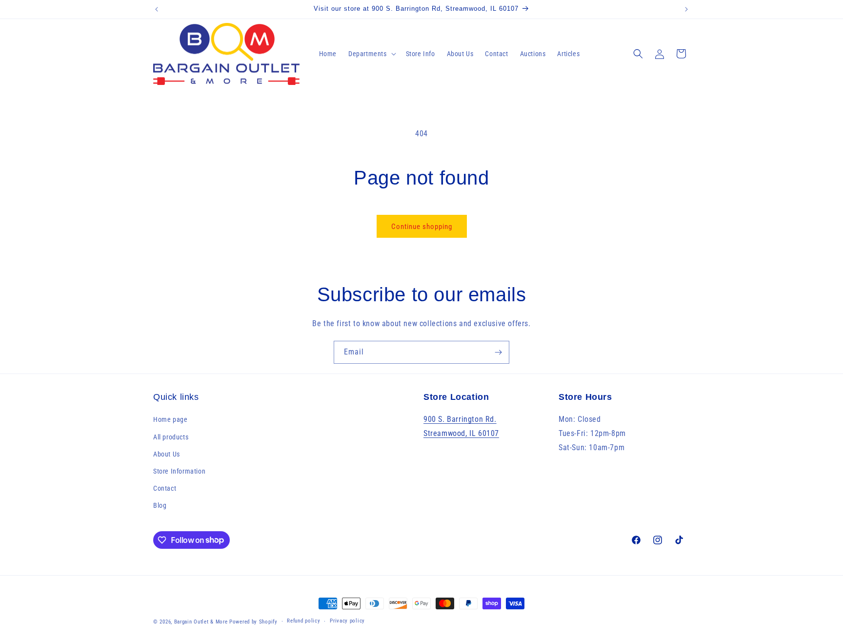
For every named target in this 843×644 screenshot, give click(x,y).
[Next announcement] (686, 9)
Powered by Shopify (253, 622)
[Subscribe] (498, 352)
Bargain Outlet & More (201, 622)
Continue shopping (421, 226)
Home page (170, 419)
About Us (166, 454)
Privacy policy (347, 621)
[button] (371, 53)
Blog (159, 505)
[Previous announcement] (156, 9)
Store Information (179, 471)
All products (170, 437)
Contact (164, 488)
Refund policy (303, 621)
